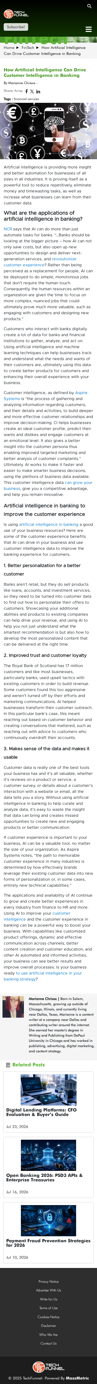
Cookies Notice (48, 1317)
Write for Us (48, 1299)
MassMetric (77, 1379)
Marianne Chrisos (43, 999)
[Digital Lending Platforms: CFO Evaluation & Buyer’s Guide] (48, 1090)
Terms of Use (48, 1308)
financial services (26, 99)
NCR (8, 229)
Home (9, 47)
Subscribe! (16, 26)
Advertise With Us (48, 1290)
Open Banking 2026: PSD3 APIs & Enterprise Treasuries (44, 1177)
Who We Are (48, 1335)
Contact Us (48, 1343)
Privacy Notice (49, 1281)
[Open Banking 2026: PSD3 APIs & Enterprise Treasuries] (48, 1155)
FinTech (28, 47)
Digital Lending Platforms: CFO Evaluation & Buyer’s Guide (41, 1112)
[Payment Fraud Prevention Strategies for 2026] (48, 1220)
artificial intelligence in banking (48, 525)
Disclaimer (48, 1326)
